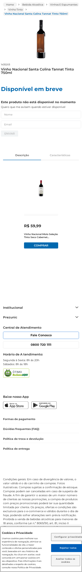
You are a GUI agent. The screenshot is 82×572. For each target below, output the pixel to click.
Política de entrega (16, 448)
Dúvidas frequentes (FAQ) (21, 429)
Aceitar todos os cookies (65, 560)
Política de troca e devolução (23, 439)
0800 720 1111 (41, 345)
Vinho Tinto (15, 9)
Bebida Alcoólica (32, 4)
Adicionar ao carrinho (41, 245)
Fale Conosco (41, 335)
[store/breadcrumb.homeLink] (10, 4)
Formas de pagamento (19, 419)
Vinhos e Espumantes (63, 4)
